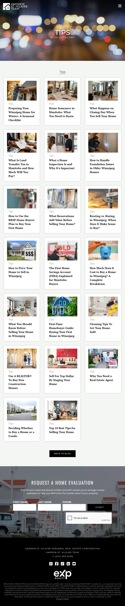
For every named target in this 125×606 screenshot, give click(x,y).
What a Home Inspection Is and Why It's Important (62, 164)
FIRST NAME (20, 502)
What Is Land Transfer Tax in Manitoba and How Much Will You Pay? (21, 168)
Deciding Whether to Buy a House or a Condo (21, 432)
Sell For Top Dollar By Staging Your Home (61, 380)
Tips (11, 103)
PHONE (66, 502)
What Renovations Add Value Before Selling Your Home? (62, 220)
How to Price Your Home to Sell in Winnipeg (21, 272)
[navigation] (15, 6)
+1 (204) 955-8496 (62, 556)
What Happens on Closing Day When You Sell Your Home (103, 112)
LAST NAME (45, 502)
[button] (120, 6)
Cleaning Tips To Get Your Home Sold (101, 328)
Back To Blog (62, 453)
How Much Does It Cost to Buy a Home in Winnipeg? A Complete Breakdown (103, 276)
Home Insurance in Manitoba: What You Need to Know (62, 112)
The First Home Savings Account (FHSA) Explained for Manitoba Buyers (60, 276)
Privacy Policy (62, 599)
